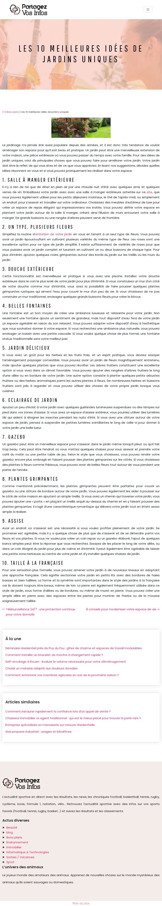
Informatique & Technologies (27, 852)
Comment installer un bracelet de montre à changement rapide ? (54, 655)
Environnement (17, 842)
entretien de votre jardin (54, 234)
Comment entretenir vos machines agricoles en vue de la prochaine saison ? (62, 675)
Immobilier (14, 847)
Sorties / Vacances (20, 857)
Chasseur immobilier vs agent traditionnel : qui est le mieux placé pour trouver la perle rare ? (73, 718)
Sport (10, 862)
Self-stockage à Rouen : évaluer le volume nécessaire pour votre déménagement (65, 661)
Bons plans (13, 111)
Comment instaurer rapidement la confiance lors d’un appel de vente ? (58, 711)
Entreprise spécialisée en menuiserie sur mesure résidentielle (50, 725)
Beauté (11, 827)
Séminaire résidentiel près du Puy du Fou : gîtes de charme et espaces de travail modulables (73, 648)
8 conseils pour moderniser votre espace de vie (121, 609)
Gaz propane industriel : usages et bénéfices (38, 731)
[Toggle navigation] (148, 10)
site (149, 192)
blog (9, 832)
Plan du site (81, 903)
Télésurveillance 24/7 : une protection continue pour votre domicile (40, 611)
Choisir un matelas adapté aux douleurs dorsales (41, 668)
